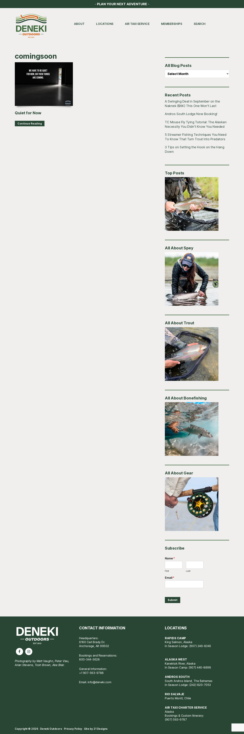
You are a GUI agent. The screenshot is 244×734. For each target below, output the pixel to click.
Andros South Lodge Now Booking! (191, 114)
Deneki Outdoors (33, 26)
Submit (172, 599)
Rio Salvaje (174, 694)
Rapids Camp (175, 638)
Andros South (177, 677)
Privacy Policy (73, 728)
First (167, 570)
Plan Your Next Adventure (122, 4)
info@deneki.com (99, 682)
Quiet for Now (28, 113)
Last (188, 570)
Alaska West (176, 659)
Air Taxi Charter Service (186, 707)
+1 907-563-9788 (91, 673)
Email (169, 577)
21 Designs (101, 728)
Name (170, 558)
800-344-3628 (89, 659)
